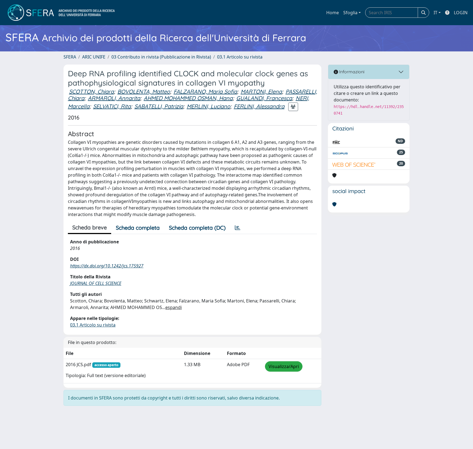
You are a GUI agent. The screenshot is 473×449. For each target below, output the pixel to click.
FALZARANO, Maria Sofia (205, 91)
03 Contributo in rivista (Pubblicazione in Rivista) (161, 57)
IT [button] (435, 13)
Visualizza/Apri (284, 366)
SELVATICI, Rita (112, 106)
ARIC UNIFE (93, 57)
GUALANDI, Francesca (264, 98)
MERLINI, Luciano (208, 106)
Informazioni (351, 71)
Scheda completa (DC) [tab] (197, 227)
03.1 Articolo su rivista (240, 57)
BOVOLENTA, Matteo (143, 91)
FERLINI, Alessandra (259, 106)
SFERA (70, 57)
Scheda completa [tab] (138, 227)
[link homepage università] (61, 12)
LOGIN (461, 13)
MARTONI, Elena (261, 91)
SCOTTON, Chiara (91, 91)
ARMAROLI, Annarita (114, 98)
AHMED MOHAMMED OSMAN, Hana (188, 98)
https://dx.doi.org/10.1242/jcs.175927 (106, 266)
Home (332, 13)
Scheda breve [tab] (89, 227)
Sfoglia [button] (350, 13)
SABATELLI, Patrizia (158, 106)
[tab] (237, 228)
